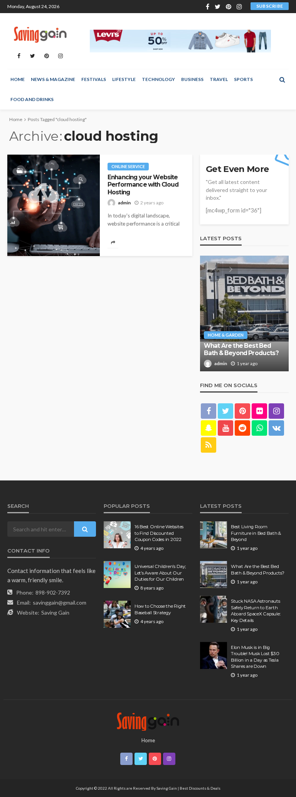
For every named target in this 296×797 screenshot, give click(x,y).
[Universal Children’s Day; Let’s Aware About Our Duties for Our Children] (117, 574)
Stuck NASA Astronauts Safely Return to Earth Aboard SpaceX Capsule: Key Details (255, 610)
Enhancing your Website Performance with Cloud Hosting (143, 185)
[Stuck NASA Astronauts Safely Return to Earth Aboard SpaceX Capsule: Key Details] (213, 609)
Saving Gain (55, 612)
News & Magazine (53, 79)
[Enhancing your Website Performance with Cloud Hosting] (53, 205)
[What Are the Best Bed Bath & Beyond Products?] (244, 313)
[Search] (282, 79)
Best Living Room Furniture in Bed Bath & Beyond (256, 533)
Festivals (93, 79)
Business (192, 79)
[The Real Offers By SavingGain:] (39, 34)
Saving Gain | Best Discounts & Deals (188, 788)
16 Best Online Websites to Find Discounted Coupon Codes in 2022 (159, 533)
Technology (158, 79)
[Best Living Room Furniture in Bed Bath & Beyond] (213, 534)
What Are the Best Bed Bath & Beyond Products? (241, 349)
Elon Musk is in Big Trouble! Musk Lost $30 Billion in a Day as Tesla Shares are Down (255, 657)
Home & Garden (226, 334)
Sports (243, 79)
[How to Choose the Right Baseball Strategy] (117, 614)
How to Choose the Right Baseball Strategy (160, 609)
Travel (219, 79)
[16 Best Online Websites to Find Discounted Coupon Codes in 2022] (117, 534)
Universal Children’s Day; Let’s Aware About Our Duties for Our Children (160, 573)
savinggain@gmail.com (59, 602)
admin (124, 203)
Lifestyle (124, 79)
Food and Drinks (32, 99)
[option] (244, 313)
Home (17, 79)
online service (128, 166)
